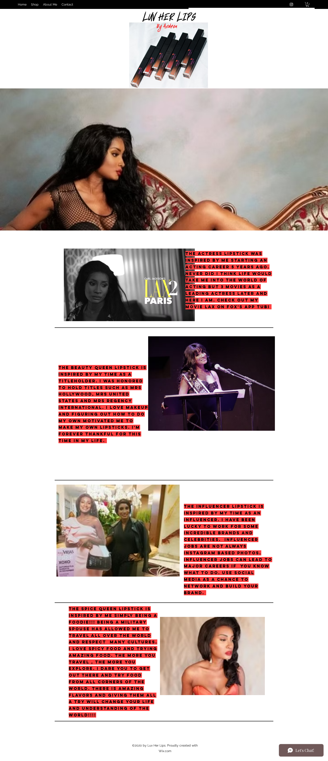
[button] (307, 4)
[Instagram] (291, 4)
